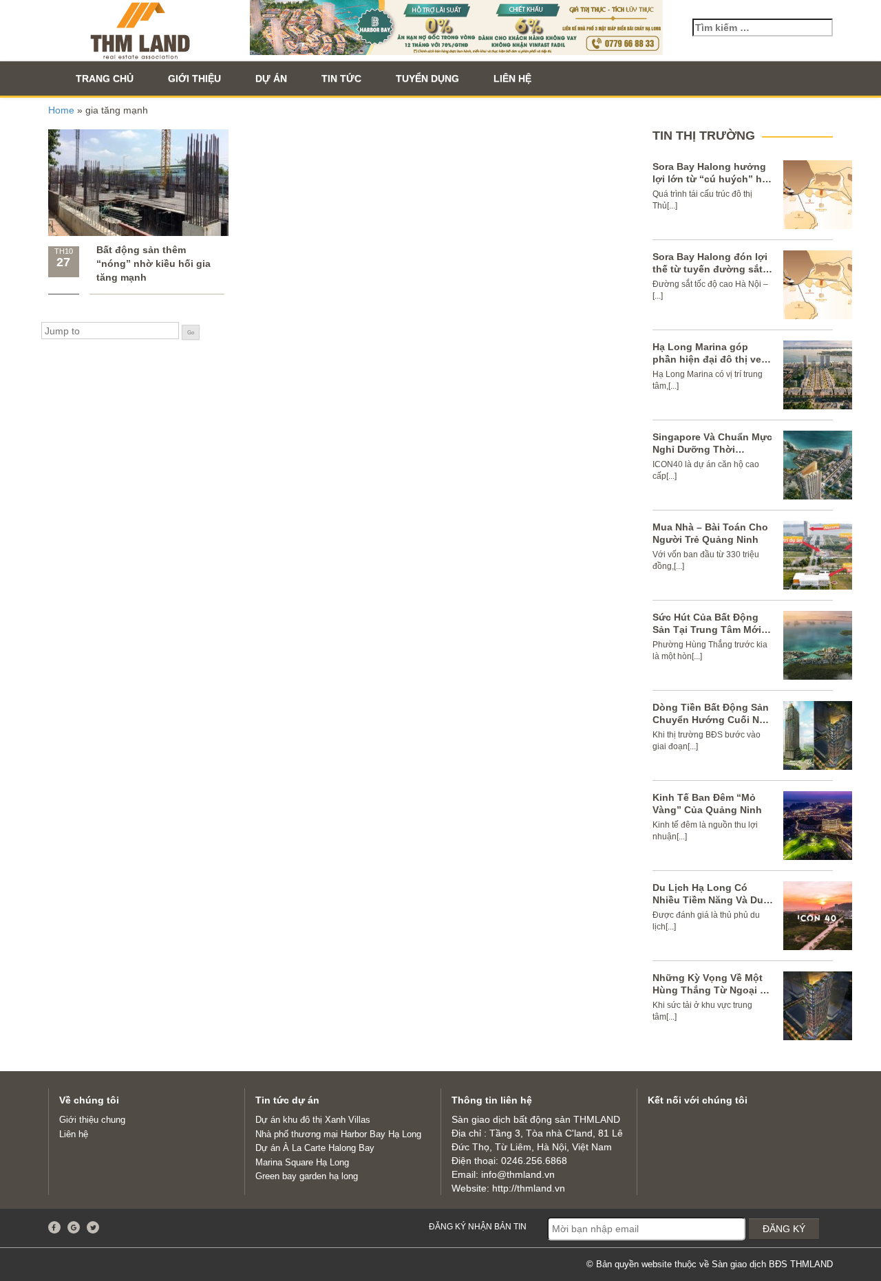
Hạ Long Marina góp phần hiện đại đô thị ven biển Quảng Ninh (709, 359)
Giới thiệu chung (92, 1120)
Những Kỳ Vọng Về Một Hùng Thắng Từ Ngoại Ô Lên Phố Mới (709, 990)
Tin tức (341, 78)
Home (61, 110)
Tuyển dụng (427, 78)
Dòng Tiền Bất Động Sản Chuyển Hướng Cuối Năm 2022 (712, 720)
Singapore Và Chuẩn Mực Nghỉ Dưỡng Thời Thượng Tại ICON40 (712, 449)
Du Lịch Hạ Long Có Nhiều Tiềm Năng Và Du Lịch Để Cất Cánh (707, 900)
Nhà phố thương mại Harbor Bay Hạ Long (338, 1134)
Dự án (271, 78)
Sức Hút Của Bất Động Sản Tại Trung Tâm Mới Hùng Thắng (706, 629)
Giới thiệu (194, 78)
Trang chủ (105, 78)
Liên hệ (512, 78)
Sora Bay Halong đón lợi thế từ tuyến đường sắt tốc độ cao (709, 269)
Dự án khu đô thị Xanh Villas (312, 1120)
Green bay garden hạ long (306, 1176)
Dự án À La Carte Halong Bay (314, 1148)
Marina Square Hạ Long (302, 1162)
